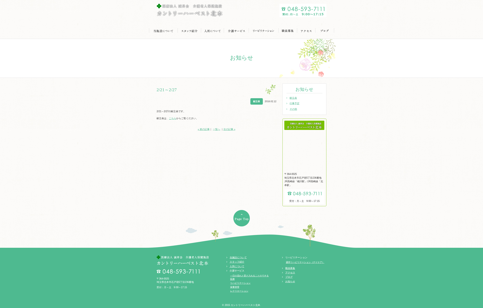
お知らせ (290, 281)
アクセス (306, 30)
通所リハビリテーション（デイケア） (305, 262)
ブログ (324, 30)
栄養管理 (234, 287)
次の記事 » (229, 129)
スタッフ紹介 (189, 30)
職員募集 (288, 30)
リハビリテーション (264, 30)
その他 (293, 109)
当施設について (163, 30)
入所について (212, 30)
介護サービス (236, 30)
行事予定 (294, 103)
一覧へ (216, 129)
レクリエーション (239, 291)
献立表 (293, 97)
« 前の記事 (204, 129)
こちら (172, 118)
